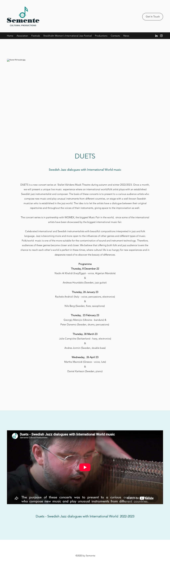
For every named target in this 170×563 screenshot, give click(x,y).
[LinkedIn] (156, 35)
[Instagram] (161, 35)
